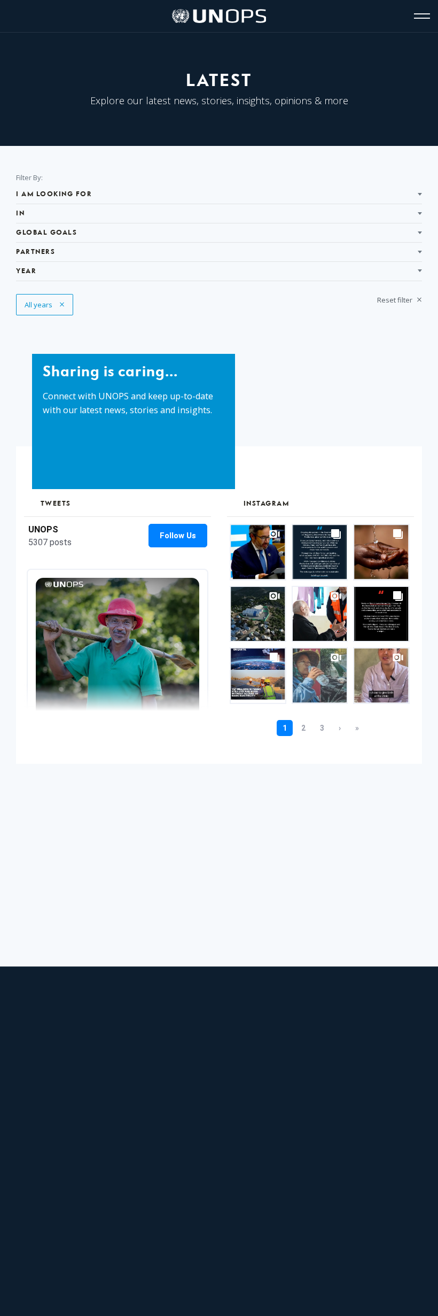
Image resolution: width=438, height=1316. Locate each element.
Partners (35, 252)
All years (45, 304)
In (20, 213)
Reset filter (395, 300)
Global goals (46, 232)
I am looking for (54, 194)
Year (26, 271)
